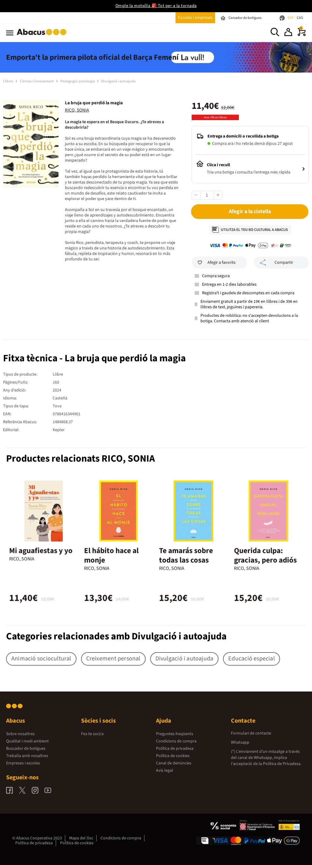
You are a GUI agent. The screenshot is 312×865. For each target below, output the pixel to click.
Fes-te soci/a (92, 734)
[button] (288, 33)
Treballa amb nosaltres (27, 756)
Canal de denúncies (173, 763)
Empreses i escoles (23, 763)
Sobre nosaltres (20, 734)
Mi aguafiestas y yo (41, 550)
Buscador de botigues (25, 748)
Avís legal (164, 770)
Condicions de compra (176, 741)
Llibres (8, 81)
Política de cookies (173, 756)
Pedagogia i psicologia (77, 81)
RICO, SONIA (77, 110)
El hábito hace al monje (111, 555)
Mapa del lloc (81, 838)
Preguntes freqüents (174, 734)
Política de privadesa (174, 748)
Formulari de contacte (251, 733)
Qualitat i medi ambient (27, 741)
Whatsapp (240, 742)
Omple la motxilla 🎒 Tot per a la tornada (156, 6)
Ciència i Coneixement (37, 81)
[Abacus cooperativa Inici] (43, 36)
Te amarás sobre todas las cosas (186, 555)
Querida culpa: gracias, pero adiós (265, 555)
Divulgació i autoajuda (118, 81)
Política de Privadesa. (282, 764)
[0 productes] (301, 34)
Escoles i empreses (195, 17)
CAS (300, 17)
